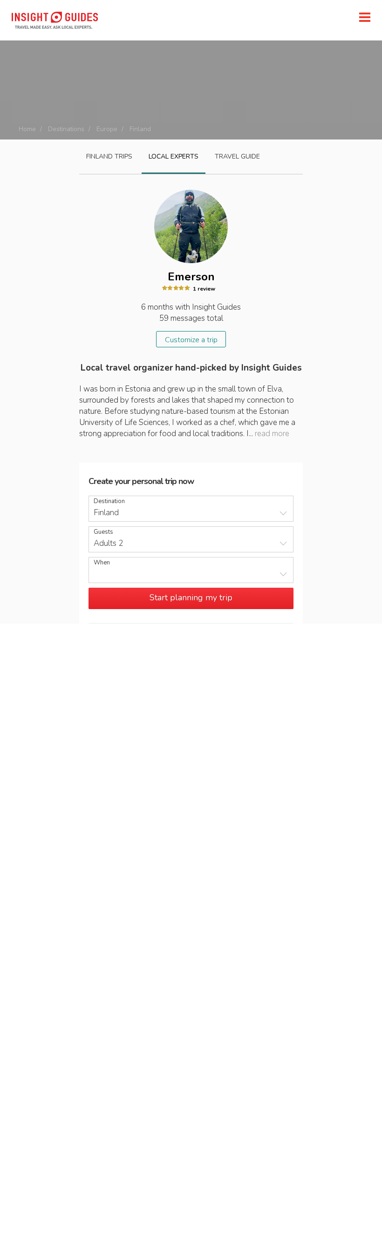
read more (272, 433)
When (102, 563)
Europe (106, 129)
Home (27, 129)
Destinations (66, 129)
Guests (103, 532)
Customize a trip (191, 340)
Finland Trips (109, 156)
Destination (109, 501)
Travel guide (237, 156)
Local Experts (173, 156)
